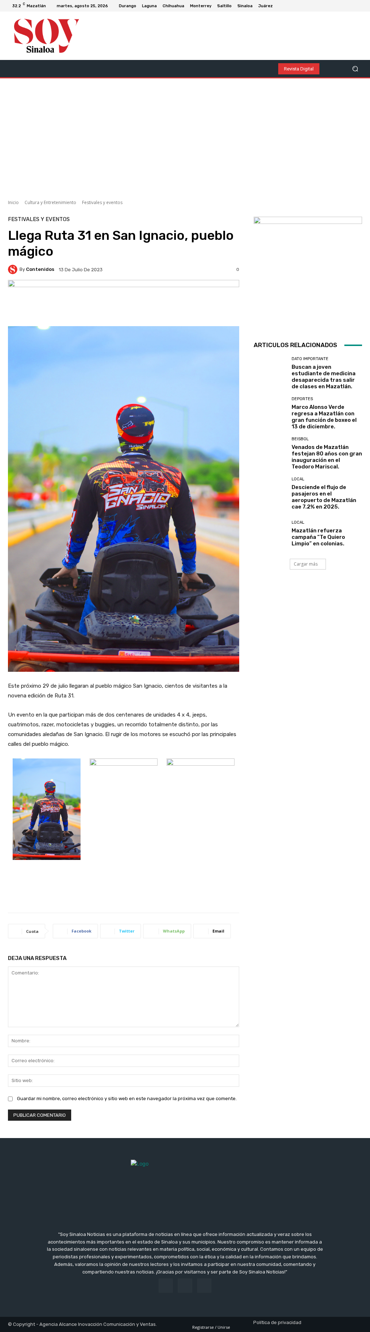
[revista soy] (123, 303)
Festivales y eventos (102, 202)
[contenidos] (14, 269)
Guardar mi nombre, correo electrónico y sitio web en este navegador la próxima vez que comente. (127, 1098)
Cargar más (306, 564)
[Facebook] (341, 5)
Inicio (13, 202)
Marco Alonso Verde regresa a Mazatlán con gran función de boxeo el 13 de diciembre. (324, 417)
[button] (355, 68)
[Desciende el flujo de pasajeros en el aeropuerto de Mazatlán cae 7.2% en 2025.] (270, 493)
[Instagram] (350, 5)
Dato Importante (310, 359)
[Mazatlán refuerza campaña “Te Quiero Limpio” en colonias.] (270, 533)
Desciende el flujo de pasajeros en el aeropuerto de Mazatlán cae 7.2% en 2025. (324, 497)
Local (298, 479)
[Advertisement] (185, 136)
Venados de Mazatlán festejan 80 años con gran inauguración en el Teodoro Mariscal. (327, 457)
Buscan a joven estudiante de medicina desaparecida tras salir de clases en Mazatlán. (324, 377)
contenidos (40, 269)
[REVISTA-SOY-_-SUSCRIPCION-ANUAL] (308, 271)
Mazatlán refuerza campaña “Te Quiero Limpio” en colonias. (318, 537)
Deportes (302, 399)
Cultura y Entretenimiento (50, 202)
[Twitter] (359, 5)
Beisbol (300, 439)
